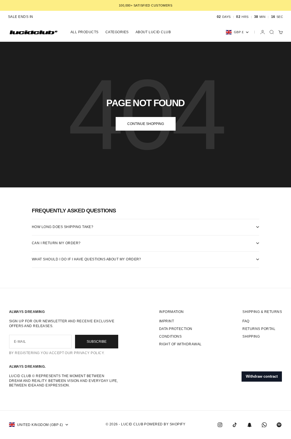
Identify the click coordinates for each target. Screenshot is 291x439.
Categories (117, 32)
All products (84, 32)
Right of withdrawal (180, 344)
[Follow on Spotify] (279, 425)
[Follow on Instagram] (220, 425)
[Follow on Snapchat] (249, 425)
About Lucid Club (153, 32)
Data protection (175, 329)
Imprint (166, 321)
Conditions (170, 336)
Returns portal (258, 329)
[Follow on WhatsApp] (264, 425)
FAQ (245, 321)
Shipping (251, 336)
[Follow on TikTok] (235, 425)
